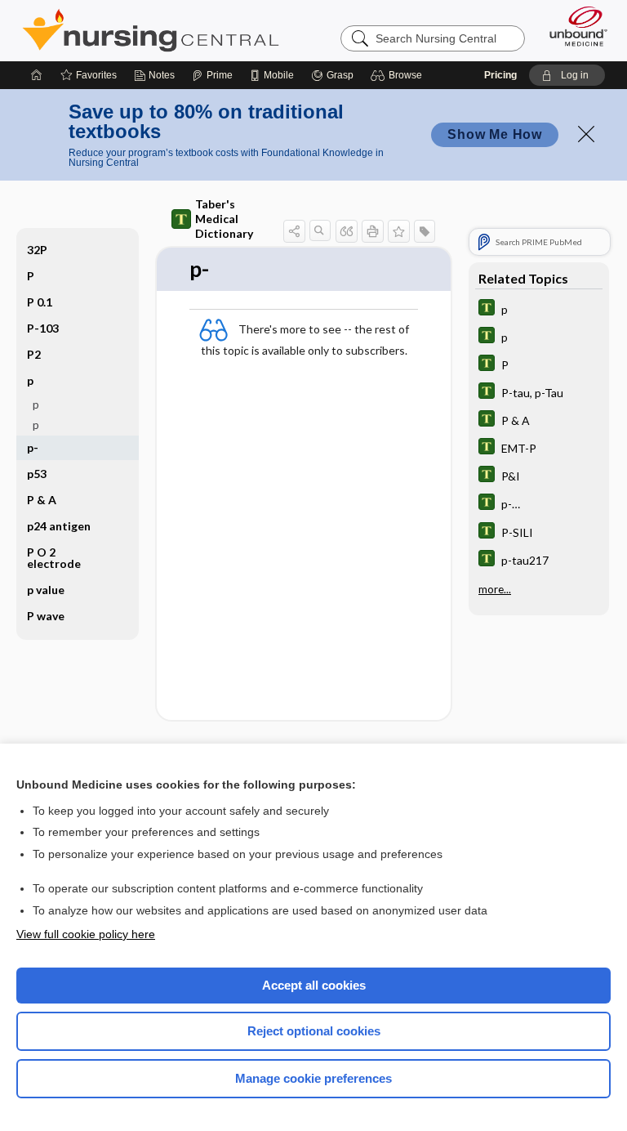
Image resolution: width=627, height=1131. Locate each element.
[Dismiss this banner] (586, 134)
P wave (45, 616)
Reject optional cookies (313, 1031)
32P (37, 250)
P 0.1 (39, 302)
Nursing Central (150, 30)
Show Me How (494, 134)
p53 (37, 474)
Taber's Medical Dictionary (224, 218)
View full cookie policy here (85, 934)
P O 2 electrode (54, 557)
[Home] (36, 75)
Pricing (500, 75)
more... (494, 589)
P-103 (43, 328)
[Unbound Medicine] (573, 26)
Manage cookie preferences (313, 1078)
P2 (34, 354)
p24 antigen (59, 526)
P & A (41, 500)
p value (45, 590)
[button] (399, 75)
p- (32, 447)
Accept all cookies (314, 985)
